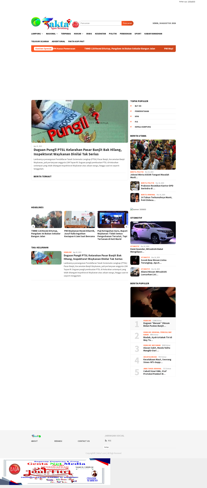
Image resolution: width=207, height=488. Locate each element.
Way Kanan (156, 345)
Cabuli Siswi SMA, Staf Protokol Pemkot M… (155, 372)
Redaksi (58, 441)
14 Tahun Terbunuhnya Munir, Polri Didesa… (156, 199)
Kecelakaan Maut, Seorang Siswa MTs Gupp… (157, 361)
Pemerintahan (142, 111)
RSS (109, 440)
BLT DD (138, 106)
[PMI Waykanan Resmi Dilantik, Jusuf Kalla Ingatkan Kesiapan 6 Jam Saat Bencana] (79, 219)
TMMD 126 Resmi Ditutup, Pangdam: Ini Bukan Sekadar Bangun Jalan (104, 48)
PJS (136, 121)
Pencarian (127, 23)
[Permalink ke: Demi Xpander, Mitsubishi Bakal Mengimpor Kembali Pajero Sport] (153, 232)
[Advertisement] (103, 7)
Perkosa (164, 332)
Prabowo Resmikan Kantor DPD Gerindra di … (157, 187)
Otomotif (134, 246)
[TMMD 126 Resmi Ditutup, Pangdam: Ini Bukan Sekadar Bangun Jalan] (46, 219)
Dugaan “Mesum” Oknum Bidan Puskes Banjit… (156, 324)
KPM (137, 116)
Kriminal (151, 195)
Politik (140, 172)
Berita (133, 172)
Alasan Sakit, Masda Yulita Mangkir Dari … (156, 349)
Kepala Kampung (143, 127)
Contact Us (84, 441)
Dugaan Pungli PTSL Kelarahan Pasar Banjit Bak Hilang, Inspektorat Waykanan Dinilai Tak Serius (78, 152)
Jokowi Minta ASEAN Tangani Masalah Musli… (149, 176)
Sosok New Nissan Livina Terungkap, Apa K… (153, 261)
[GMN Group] (55, 23)
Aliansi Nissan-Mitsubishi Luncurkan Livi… (154, 273)
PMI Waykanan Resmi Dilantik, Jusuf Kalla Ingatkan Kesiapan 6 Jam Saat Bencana (79, 234)
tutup (181, 1)
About (34, 441)
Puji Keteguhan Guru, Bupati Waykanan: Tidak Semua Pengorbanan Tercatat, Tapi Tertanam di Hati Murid (112, 235)
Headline (68, 252)
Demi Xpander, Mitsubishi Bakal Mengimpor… (146, 250)
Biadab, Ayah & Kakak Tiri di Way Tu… (157, 338)
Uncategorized (150, 357)
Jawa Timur (148, 369)
